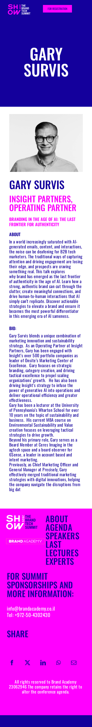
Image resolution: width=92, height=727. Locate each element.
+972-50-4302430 (32, 614)
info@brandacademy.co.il (31, 608)
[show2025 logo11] (21, 6)
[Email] (74, 663)
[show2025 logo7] (25, 516)
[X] (27, 663)
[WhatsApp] (58, 663)
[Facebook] (12, 663)
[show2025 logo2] (25, 540)
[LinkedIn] (43, 663)
